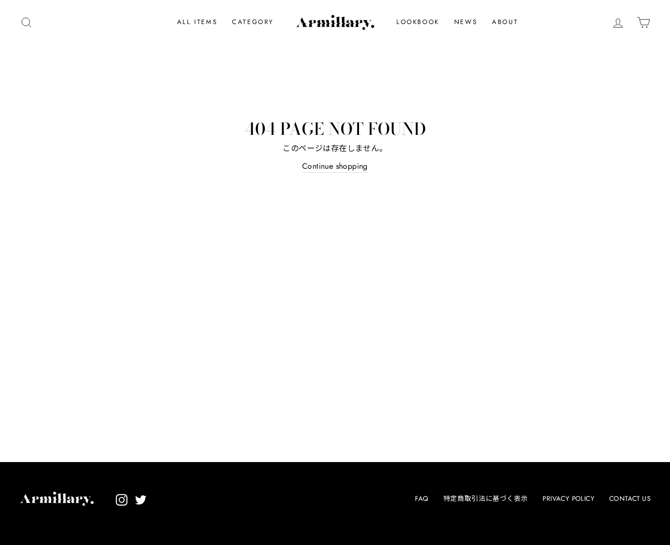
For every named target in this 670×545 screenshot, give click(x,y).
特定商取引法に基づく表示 (485, 498)
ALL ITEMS (197, 21)
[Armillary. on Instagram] (122, 500)
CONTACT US (629, 498)
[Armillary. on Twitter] (141, 500)
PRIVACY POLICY (568, 498)
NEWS (465, 21)
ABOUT (505, 21)
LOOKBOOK (417, 21)
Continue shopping (335, 166)
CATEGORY (253, 21)
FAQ (421, 498)
